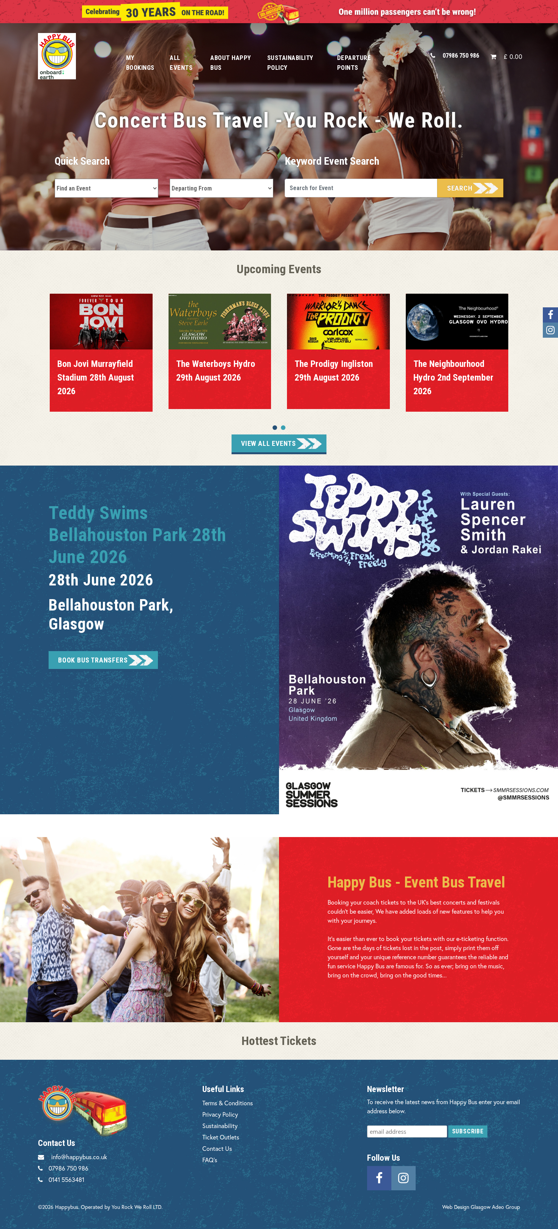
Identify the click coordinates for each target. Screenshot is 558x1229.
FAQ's (209, 1160)
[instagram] (403, 1177)
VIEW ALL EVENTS (268, 443)
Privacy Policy (220, 1114)
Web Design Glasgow (466, 1206)
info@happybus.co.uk (79, 1157)
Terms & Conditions (227, 1103)
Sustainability (220, 1126)
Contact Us (217, 1148)
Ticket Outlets (220, 1137)
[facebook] (379, 1177)
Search (460, 188)
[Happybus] (73, 56)
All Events (181, 62)
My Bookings (140, 62)
